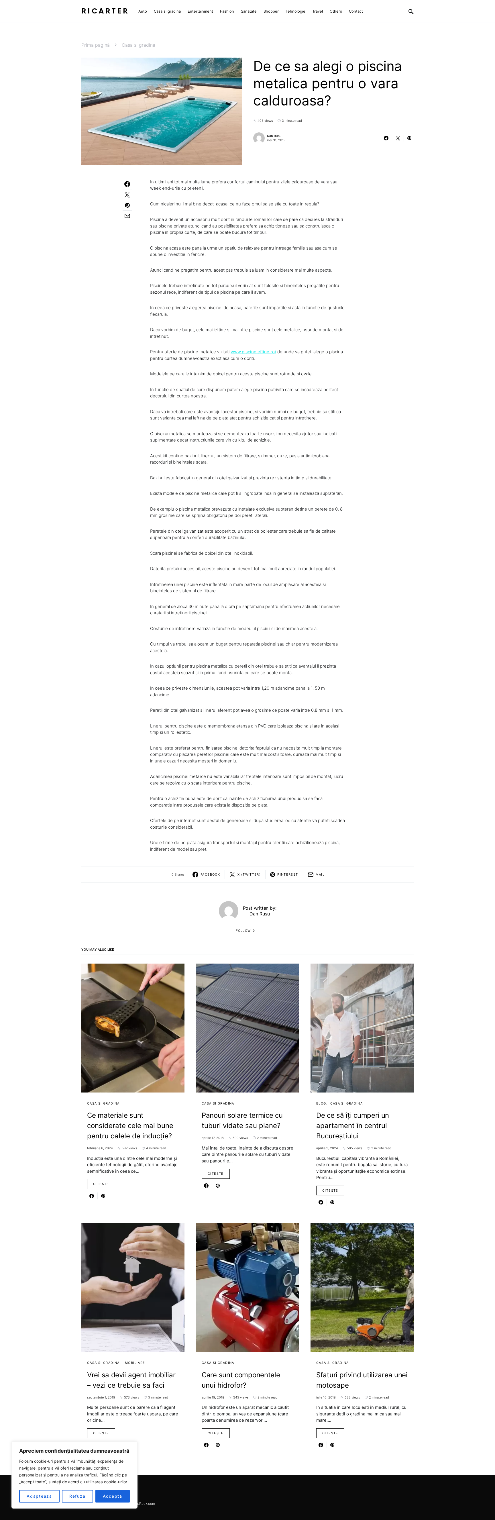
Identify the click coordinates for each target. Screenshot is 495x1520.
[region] (74, 1475)
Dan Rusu (274, 136)
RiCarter (105, 11)
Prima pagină (95, 45)
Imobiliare (134, 1363)
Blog (321, 1103)
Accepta (112, 1496)
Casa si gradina (138, 45)
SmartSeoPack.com (139, 1503)
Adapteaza (39, 1496)
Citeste (101, 1184)
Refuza (77, 1496)
